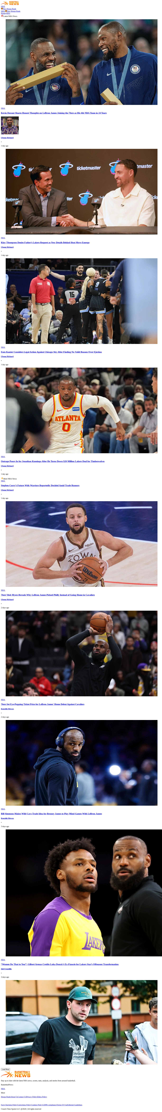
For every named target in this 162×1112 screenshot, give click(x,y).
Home (3, 13)
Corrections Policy (24, 1105)
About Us (14, 1097)
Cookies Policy (36, 1105)
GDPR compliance (49, 1105)
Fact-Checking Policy (9, 1105)
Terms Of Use (62, 1105)
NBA (3, 6)
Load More (5, 1069)
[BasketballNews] (10, 4)
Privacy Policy (31, 1097)
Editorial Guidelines (74, 1105)
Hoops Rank (5, 1097)
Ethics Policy (42, 1097)
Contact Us (22, 1097)
